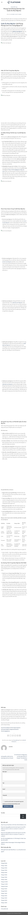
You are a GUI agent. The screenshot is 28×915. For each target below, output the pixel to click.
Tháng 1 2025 (4, 902)
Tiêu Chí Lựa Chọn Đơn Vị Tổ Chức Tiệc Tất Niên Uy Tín (13, 824)
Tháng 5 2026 (4, 870)
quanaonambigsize (6, 727)
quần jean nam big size (7, 384)
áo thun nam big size (6, 261)
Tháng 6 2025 (4, 895)
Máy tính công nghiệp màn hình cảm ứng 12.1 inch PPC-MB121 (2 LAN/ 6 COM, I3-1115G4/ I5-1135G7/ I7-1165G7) (13, 828)
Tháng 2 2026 (4, 877)
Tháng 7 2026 (4, 865)
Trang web (5, 795)
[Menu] (2, 2)
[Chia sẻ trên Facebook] (10, 735)
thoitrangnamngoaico (15, 727)
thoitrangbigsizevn (6, 731)
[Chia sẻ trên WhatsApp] (8, 735)
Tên (4, 783)
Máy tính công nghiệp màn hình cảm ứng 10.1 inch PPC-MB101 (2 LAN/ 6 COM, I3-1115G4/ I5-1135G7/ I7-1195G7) (13, 834)
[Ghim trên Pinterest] (17, 735)
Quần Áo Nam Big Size (8, 23)
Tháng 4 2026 (4, 872)
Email (4, 789)
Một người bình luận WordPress (8, 849)
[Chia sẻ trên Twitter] (13, 735)
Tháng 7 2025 (4, 893)
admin (20, 14)
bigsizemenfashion (14, 729)
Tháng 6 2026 (4, 867)
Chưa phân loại (16, 740)
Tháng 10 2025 (4, 886)
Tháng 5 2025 (4, 898)
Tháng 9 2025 (4, 888)
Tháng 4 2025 (4, 900)
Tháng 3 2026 (4, 874)
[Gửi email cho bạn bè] (15, 735)
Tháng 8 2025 (4, 891)
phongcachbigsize (6, 729)
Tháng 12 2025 (4, 881)
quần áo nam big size (17, 31)
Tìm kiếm (3, 812)
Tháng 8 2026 (4, 863)
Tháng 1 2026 (4, 879)
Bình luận (5, 771)
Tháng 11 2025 (4, 884)
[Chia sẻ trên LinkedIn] (20, 735)
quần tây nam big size (17, 302)
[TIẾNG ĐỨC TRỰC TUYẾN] (14, 2)
